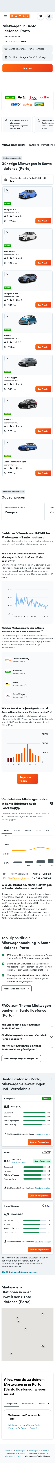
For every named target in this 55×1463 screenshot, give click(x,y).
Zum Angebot (43, 221)
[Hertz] (46, 1152)
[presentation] (13, 560)
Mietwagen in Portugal (15, 1453)
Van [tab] (47, 830)
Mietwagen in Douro (37, 1453)
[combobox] (12, 36)
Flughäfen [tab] (11, 1403)
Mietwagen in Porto (13, 1456)
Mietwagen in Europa (38, 1450)
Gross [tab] (28, 830)
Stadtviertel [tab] (28, 1403)
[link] (27, 779)
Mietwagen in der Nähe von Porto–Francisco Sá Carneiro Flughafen (25, 1426)
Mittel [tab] (17, 830)
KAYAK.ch (9, 1450)
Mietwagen (21, 1450)
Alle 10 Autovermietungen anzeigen (20, 1272)
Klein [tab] (6, 830)
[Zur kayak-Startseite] (19, 16)
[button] (5, 16)
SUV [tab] (38, 830)
